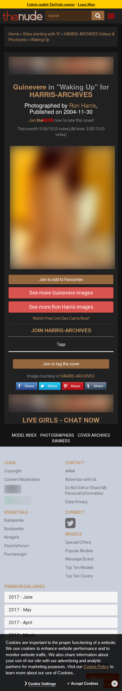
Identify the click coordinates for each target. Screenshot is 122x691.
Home (14, 34)
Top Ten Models (79, 567)
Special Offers (78, 542)
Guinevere (29, 86)
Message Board (79, 559)
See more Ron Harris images (61, 307)
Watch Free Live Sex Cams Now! (61, 318)
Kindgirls (11, 537)
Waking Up (40, 39)
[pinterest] (73, 384)
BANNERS (61, 441)
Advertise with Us (80, 479)
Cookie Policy (96, 666)
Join (32, 120)
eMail (70, 471)
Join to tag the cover (61, 364)
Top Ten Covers (79, 576)
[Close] (115, 684)
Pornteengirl (15, 554)
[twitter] (50, 384)
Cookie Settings (42, 684)
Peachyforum (16, 545)
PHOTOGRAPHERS (57, 435)
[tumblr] (96, 384)
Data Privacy (76, 502)
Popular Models (79, 551)
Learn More (86, 5)
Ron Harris (82, 105)
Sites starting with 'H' (41, 34)
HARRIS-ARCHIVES (61, 94)
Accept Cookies (84, 683)
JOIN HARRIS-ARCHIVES (61, 330)
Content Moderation (22, 479)
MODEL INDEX (24, 435)
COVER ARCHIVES (94, 435)
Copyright (13, 471)
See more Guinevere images (61, 293)
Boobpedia (14, 528)
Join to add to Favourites (61, 279)
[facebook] (27, 384)
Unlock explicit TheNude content (51, 5)
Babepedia (14, 520)
